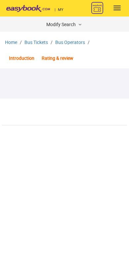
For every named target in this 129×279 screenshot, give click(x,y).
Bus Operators (70, 42)
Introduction (21, 58)
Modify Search (61, 24)
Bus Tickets (36, 42)
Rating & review (57, 58)
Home (11, 42)
